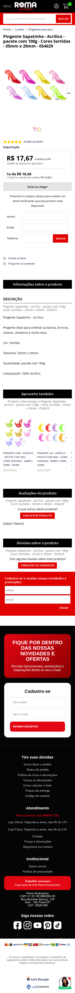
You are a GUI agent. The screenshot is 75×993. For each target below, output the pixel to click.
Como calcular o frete (37, 785)
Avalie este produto (37, 515)
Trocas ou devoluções (37, 780)
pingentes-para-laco (40, 29)
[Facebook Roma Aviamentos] (17, 925)
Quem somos (37, 866)
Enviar (60, 238)
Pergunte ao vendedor (37, 565)
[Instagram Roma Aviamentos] (27, 925)
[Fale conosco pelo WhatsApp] (65, 983)
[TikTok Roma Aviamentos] (57, 925)
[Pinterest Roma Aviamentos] (47, 925)
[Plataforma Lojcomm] (37, 986)
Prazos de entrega (37, 790)
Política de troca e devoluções (37, 774)
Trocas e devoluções (37, 841)
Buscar (63, 18)
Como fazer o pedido (37, 764)
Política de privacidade (37, 871)
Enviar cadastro (25, 726)
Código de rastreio (37, 795)
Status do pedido (37, 769)
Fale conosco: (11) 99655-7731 (37, 815)
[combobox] (37, 19)
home (7, 29)
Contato (37, 836)
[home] (25, 6)
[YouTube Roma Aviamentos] (37, 925)
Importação (11, 147)
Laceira (19, 29)
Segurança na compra (37, 846)
